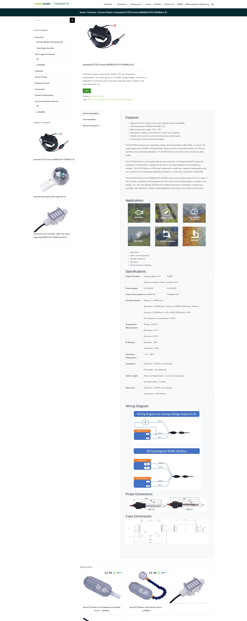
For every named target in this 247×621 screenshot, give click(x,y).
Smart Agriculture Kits (45, 48)
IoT (111, 99)
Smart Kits (39, 37)
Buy (86, 91)
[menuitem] (110, 4)
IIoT (96, 99)
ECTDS (91, 99)
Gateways (39, 71)
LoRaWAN (41, 65)
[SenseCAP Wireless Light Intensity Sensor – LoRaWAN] (146, 587)
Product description (91, 113)
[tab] (90, 113)
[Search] (213, 4)
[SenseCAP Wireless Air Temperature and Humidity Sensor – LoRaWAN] (101, 587)
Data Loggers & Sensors (45, 54)
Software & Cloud (42, 83)
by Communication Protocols (46, 101)
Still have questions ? (91, 126)
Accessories (40, 89)
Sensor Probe (125, 99)
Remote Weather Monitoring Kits (50, 42)
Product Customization (44, 95)
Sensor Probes (97, 96)
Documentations (89, 119)
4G (38, 59)
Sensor (116, 99)
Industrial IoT (62, 3)
